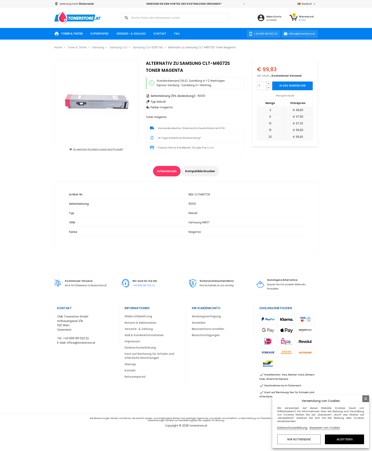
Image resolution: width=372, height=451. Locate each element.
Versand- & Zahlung (131, 34)
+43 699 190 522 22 (143, 285)
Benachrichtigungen (206, 335)
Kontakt (160, 34)
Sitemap (130, 364)
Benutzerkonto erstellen (208, 329)
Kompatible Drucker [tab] (200, 171)
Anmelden (199, 323)
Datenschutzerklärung (140, 348)
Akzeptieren (345, 439)
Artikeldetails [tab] (167, 171)
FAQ (176, 34)
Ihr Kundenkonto (206, 308)
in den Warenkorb (292, 86)
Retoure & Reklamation (140, 323)
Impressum (132, 341)
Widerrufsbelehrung (138, 316)
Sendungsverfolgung (206, 316)
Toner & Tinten (72, 34)
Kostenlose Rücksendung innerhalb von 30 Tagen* (195, 4)
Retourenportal (135, 377)
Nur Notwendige (299, 439)
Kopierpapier (99, 34)
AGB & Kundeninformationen (144, 335)
